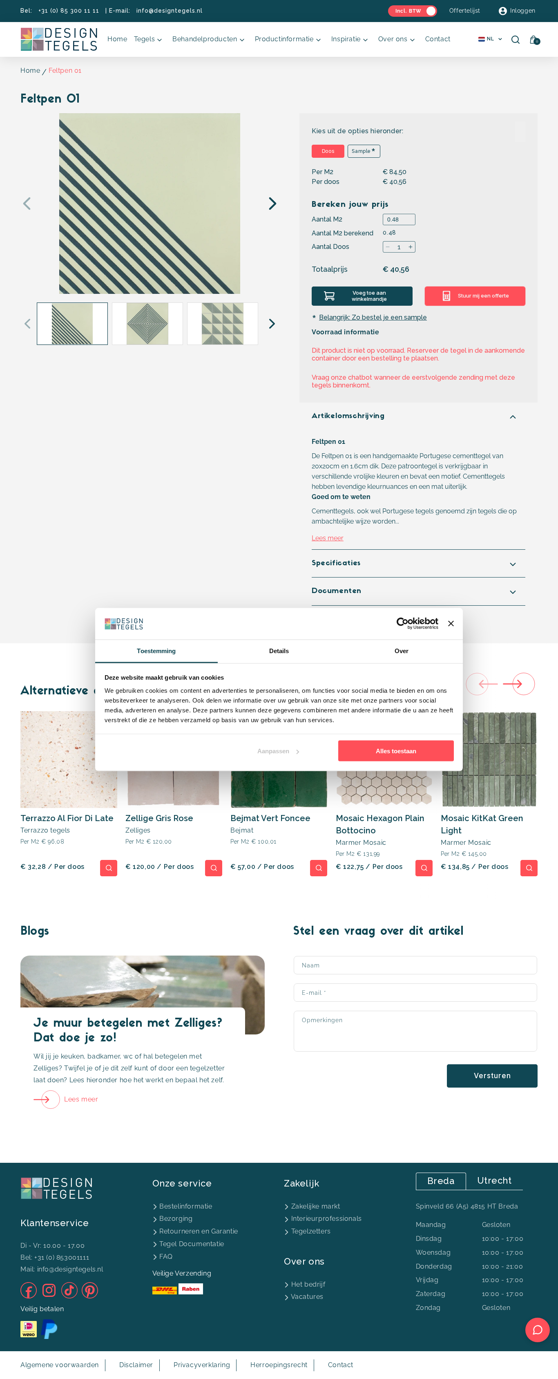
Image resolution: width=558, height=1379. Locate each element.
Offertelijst (464, 10)
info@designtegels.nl (169, 10)
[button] (150, 39)
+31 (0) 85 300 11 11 (68, 10)
